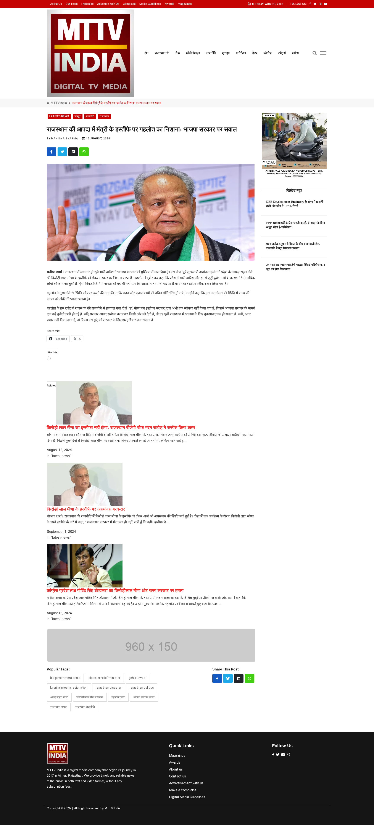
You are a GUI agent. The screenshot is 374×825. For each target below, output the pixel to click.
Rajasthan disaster (108, 687)
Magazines (185, 3)
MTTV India (58, 103)
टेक (178, 53)
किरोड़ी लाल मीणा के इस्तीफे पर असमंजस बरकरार (86, 509)
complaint (129, 3)
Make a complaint (182, 790)
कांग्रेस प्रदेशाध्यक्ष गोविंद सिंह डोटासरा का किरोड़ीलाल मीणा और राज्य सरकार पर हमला (115, 590)
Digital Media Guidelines (187, 797)
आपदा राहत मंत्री (59, 697)
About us (56, 3)
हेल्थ (254, 53)
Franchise (87, 3)
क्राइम (226, 53)
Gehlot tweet (138, 678)
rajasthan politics (142, 687)
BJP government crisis (65, 678)
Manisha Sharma (64, 138)
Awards (169, 3)
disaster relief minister (104, 678)
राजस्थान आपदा (58, 707)
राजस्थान (160, 53)
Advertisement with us (186, 783)
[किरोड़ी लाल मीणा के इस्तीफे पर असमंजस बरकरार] (85, 484)
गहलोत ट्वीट (118, 697)
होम (146, 53)
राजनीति (211, 53)
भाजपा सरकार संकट (144, 697)
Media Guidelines (150, 3)
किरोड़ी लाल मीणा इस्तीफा (89, 697)
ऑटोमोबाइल (193, 53)
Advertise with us (108, 3)
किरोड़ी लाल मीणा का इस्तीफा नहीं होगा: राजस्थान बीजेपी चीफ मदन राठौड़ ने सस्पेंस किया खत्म (121, 427)
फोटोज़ (268, 53)
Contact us (177, 776)
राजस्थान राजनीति (85, 707)
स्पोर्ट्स (282, 53)
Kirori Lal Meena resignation (68, 687)
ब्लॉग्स (295, 53)
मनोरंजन (241, 53)
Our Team (72, 3)
